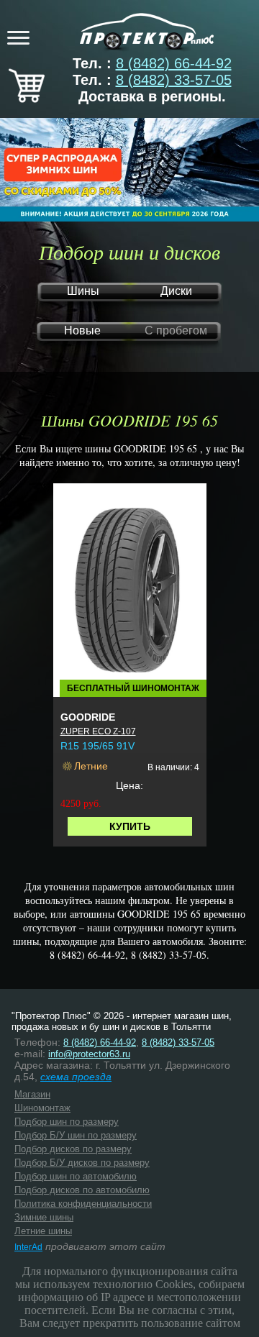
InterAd (28, 1247)
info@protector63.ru (89, 1054)
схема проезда (76, 1076)
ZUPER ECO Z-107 (98, 731)
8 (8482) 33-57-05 (174, 80)
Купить (129, 826)
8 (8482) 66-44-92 (174, 63)
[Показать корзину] (27, 97)
